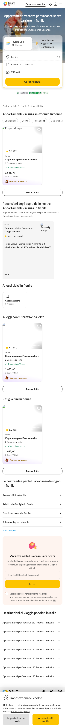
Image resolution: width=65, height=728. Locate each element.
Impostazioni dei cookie (16, 719)
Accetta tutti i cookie (45, 719)
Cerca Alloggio (32, 81)
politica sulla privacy (20, 711)
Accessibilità (36, 106)
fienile (24, 106)
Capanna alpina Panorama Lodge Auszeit (27, 159)
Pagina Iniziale (10, 106)
